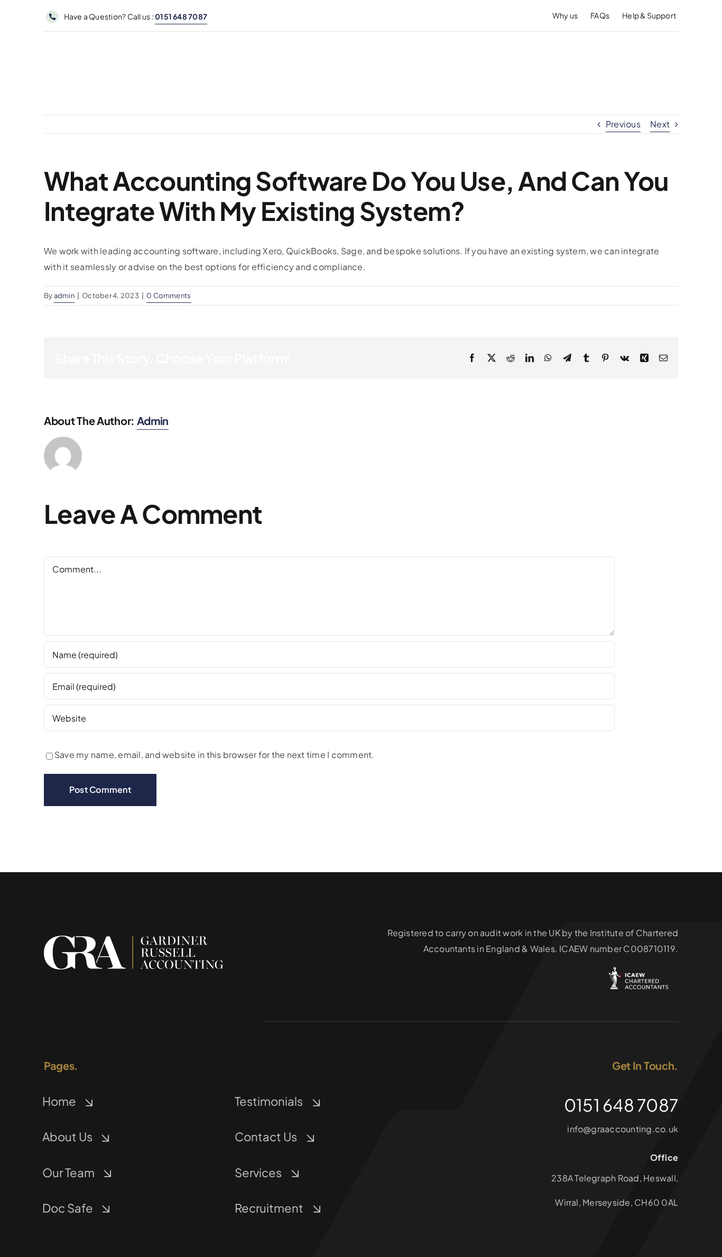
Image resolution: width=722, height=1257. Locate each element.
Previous (623, 124)
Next (660, 124)
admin (64, 295)
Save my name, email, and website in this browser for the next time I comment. (214, 754)
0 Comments (168, 295)
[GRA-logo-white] (134, 939)
